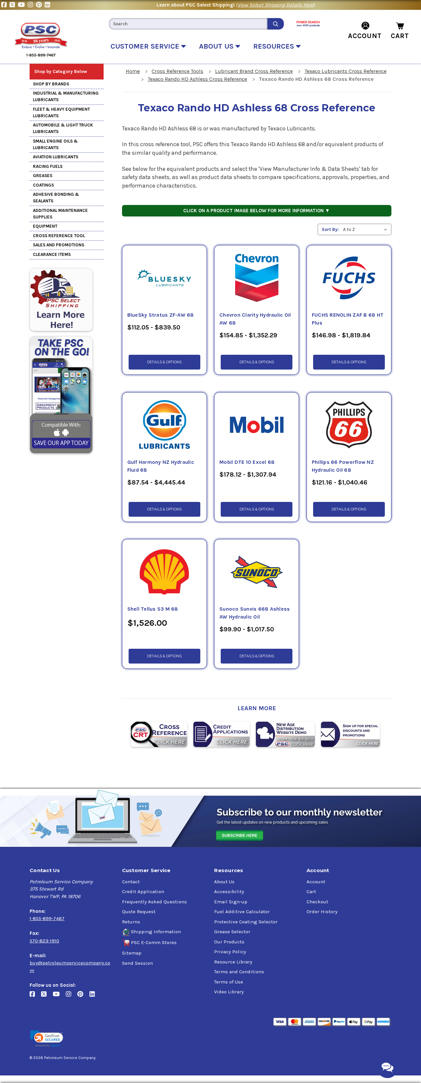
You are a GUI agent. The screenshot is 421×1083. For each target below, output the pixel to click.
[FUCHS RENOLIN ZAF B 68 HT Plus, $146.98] (349, 278)
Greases (42, 175)
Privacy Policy (230, 952)
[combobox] (188, 24)
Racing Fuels (47, 166)
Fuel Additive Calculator (242, 911)
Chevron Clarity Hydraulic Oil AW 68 (255, 319)
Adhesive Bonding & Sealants (56, 197)
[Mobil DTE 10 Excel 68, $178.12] (256, 425)
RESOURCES (274, 46)
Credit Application (143, 891)
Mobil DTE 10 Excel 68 (247, 462)
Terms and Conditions (239, 972)
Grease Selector (232, 932)
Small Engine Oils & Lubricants (55, 144)
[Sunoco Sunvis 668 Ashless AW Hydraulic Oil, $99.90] (256, 572)
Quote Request (139, 911)
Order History (322, 911)
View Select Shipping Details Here (275, 5)
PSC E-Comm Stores (154, 942)
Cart (311, 891)
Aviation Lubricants (55, 156)
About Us (224, 882)
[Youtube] (23, 5)
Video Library (229, 992)
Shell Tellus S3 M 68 (152, 609)
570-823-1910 (44, 941)
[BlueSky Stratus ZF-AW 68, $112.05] (164, 278)
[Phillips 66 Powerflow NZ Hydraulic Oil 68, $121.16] (349, 425)
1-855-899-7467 (47, 918)
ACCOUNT (365, 36)
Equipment (45, 226)
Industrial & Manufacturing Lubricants (66, 96)
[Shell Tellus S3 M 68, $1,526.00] (164, 572)
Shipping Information (156, 932)
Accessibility (229, 891)
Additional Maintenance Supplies (60, 213)
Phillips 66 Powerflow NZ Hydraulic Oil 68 (343, 466)
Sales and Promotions (58, 244)
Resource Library (233, 962)
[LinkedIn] (48, 5)
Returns (131, 922)
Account (316, 882)
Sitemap (131, 953)
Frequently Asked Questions (154, 902)
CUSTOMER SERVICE (146, 46)
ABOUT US (217, 46)
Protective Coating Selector (246, 922)
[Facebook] (5, 5)
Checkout (317, 902)
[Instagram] (32, 5)
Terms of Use (228, 982)
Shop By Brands (51, 83)
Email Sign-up (230, 902)
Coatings (43, 185)
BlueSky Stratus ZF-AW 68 (160, 315)
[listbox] (366, 229)
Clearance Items (52, 254)
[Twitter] (14, 5)
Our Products (229, 942)
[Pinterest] (40, 5)
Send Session (137, 963)
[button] (47, 1039)
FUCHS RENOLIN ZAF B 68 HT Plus (348, 319)
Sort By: (330, 229)
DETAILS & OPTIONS (164, 362)
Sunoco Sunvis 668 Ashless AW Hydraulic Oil (254, 613)
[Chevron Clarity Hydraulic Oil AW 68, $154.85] (256, 278)
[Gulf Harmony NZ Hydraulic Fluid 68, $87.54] (164, 425)
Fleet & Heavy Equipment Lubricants (61, 112)
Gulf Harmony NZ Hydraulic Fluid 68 (160, 466)
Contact (131, 882)
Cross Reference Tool (59, 235)
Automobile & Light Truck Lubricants (63, 128)
